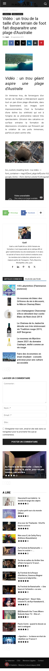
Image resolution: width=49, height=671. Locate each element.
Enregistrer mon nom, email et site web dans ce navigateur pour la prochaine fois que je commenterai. (24, 432)
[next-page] (8, 369)
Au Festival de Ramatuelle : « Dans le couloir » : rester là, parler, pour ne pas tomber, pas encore (24, 469)
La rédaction (9, 660)
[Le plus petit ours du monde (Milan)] (9, 514)
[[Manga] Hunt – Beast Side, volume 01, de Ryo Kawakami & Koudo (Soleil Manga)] (9, 602)
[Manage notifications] (7, 664)
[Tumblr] (30, 267)
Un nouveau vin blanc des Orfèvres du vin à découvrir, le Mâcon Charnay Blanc (30, 301)
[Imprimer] (35, 43)
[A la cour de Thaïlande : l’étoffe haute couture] (9, 526)
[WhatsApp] (5, 43)
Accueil (5, 10)
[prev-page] (4, 369)
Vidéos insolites (17, 14)
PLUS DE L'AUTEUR (33, 279)
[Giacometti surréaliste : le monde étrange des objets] (9, 501)
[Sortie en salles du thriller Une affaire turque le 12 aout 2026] (9, 564)
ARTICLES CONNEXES (13, 279)
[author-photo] (24, 239)
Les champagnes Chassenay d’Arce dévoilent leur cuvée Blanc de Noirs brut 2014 (31, 313)
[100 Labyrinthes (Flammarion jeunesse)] (9, 290)
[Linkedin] (29, 43)
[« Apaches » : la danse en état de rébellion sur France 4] (9, 640)
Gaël (7, 37)
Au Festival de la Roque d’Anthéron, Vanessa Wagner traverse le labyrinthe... (30, 575)
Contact (41, 660)
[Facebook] (11, 43)
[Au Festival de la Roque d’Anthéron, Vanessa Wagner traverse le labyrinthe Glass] (9, 576)
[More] (41, 212)
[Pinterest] (41, 43)
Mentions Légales (29, 660)
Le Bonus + (14, 10)
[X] (17, 43)
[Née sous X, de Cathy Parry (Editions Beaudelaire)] (9, 539)
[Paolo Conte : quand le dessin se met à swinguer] (9, 627)
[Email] (23, 43)
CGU (18, 660)
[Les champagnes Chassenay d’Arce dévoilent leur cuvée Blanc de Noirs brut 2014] (9, 313)
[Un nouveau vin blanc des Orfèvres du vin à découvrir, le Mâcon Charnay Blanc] (9, 301)
